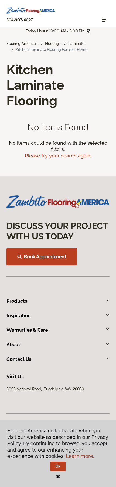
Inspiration (18, 315)
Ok (58, 466)
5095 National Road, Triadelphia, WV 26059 (45, 389)
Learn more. (80, 456)
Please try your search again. (58, 156)
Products (16, 301)
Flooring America (21, 43)
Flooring (52, 43)
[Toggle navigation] (104, 19)
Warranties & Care (27, 330)
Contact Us (19, 359)
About (13, 344)
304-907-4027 (19, 20)
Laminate (76, 43)
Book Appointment (45, 256)
